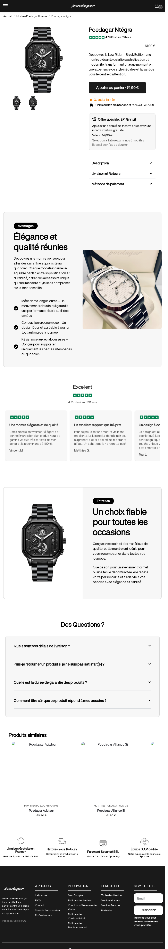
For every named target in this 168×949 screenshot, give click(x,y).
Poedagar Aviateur (41, 810)
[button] (122, 163)
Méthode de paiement (108, 184)
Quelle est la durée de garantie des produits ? (50, 682)
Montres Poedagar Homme (31, 16)
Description (100, 163)
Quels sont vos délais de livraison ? (42, 646)
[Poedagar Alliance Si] (111, 771)
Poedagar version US (14, 920)
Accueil (7, 16)
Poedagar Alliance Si (111, 810)
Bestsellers (99, 144)
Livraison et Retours (106, 173)
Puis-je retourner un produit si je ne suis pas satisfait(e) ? (59, 664)
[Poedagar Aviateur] (41, 771)
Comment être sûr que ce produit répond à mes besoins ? (60, 700)
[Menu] (9, 6)
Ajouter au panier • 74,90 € (117, 87)
